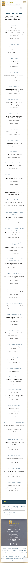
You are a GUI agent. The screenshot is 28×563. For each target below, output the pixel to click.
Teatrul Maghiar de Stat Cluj (14, 376)
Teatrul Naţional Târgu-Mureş (14, 389)
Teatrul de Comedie (14, 44)
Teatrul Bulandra (14, 129)
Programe (16, 548)
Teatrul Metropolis (14, 151)
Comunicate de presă (8, 515)
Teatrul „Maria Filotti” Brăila (14, 405)
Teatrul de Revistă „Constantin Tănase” (14, 162)
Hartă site (14, 550)
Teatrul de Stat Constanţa (14, 468)
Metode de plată (22, 550)
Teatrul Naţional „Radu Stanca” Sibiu (14, 439)
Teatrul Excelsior (14, 72)
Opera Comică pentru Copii (14, 140)
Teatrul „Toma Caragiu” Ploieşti (14, 314)
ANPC (14, 554)
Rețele (8, 550)
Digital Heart (14, 560)
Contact (19, 554)
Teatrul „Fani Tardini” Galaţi (14, 455)
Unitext (4, 550)
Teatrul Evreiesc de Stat (14, 86)
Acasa (4, 548)
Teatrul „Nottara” (14, 25)
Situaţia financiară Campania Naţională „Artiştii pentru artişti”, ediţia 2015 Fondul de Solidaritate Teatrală (14, 508)
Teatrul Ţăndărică (14, 58)
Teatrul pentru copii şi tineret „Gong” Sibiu (14, 422)
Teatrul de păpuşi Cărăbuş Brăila (14, 368)
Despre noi (10, 548)
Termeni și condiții (21, 552)
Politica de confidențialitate (8, 552)
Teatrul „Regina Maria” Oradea (14, 273)
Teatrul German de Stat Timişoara (14, 303)
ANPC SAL (9, 554)
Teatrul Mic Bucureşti (14, 113)
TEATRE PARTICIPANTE (9, 512)
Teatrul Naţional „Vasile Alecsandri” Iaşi (14, 289)
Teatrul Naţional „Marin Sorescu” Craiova (14, 330)
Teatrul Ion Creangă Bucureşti (14, 99)
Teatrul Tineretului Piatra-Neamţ (14, 344)
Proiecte (23, 548)
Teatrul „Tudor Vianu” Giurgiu (14, 199)
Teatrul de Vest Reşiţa (14, 357)
